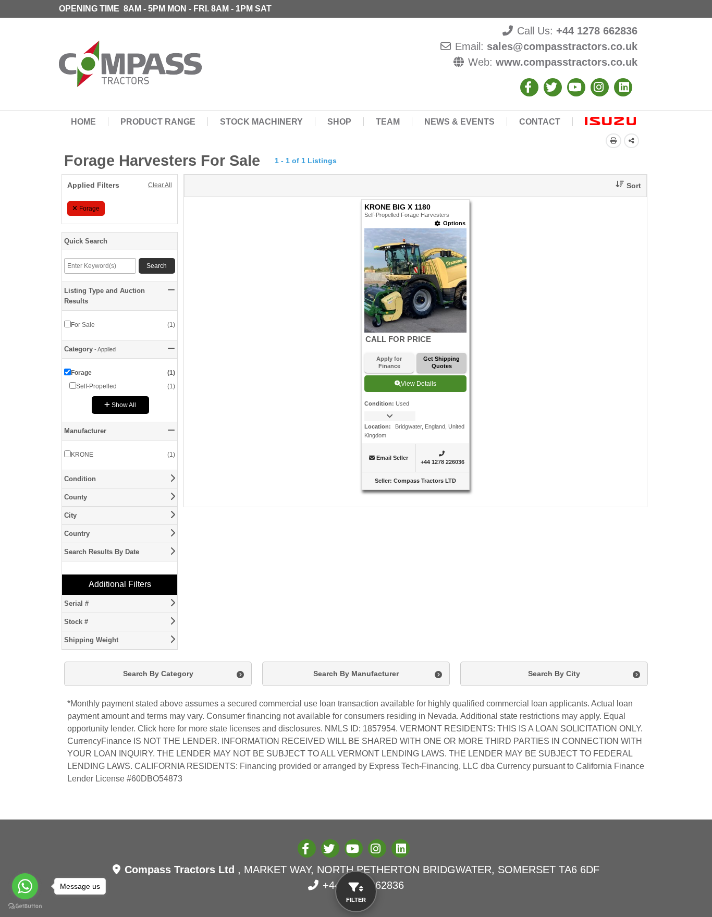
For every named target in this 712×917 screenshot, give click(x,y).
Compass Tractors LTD (425, 481)
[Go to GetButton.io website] (25, 906)
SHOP (339, 121)
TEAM (388, 121)
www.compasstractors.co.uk (566, 62)
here (166, 728)
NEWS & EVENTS (459, 121)
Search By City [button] (554, 673)
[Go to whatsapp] (25, 886)
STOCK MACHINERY (261, 121)
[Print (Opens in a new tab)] (613, 140)
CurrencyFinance (99, 741)
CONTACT (539, 121)
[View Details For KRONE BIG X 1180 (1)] (415, 280)
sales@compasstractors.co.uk (562, 46)
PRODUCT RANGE (157, 121)
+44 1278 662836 (596, 30)
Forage (89, 208)
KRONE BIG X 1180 (397, 207)
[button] (624, 185)
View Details (418, 383)
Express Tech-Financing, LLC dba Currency (450, 766)
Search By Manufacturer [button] (356, 673)
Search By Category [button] (158, 673)
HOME (83, 121)
